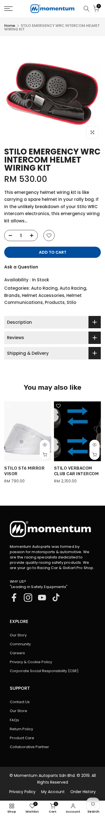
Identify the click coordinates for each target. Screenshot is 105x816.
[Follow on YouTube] (42, 597)
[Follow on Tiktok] (56, 597)
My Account (53, 791)
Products (55, 302)
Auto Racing (44, 288)
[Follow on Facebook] (14, 597)
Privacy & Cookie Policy (31, 662)
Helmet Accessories (43, 295)
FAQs (14, 720)
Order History (83, 791)
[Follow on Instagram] (28, 597)
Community (20, 644)
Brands (12, 295)
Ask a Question (21, 267)
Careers (17, 653)
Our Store (18, 710)
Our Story (18, 635)
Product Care (22, 738)
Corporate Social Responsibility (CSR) (44, 671)
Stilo (71, 302)
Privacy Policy (22, 791)
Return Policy (21, 729)
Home (9, 25)
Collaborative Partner (29, 747)
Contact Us (20, 702)
